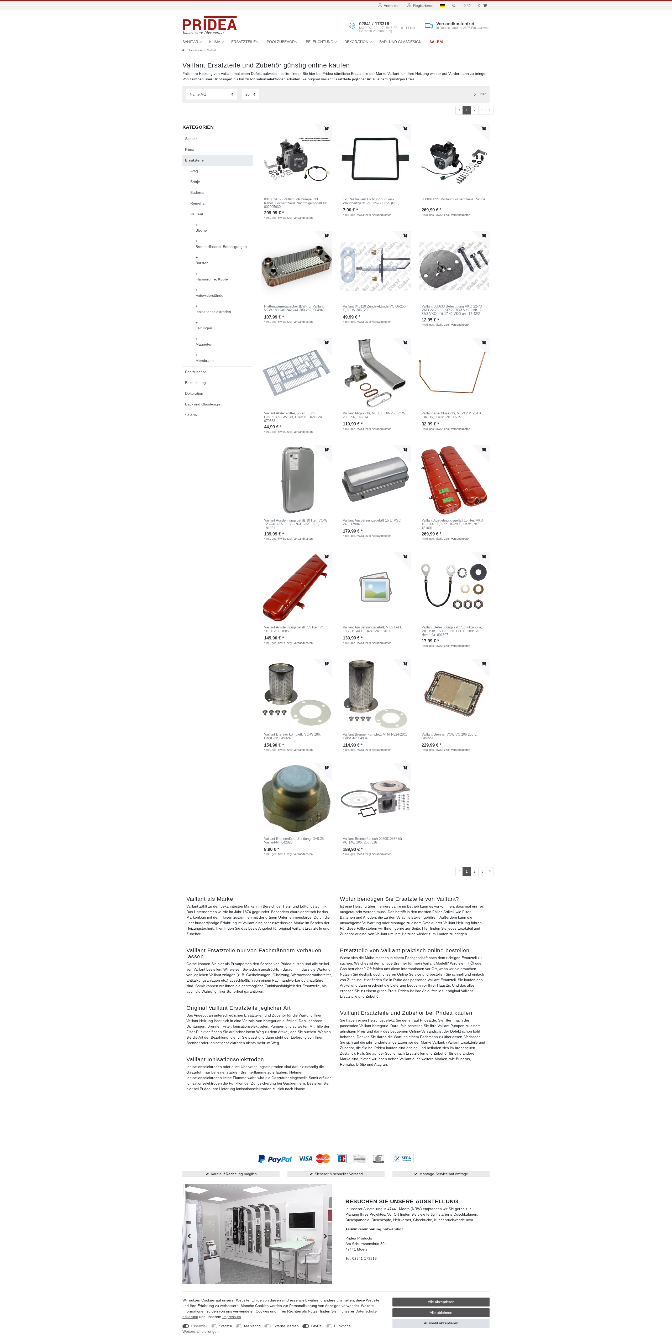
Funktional (342, 1326)
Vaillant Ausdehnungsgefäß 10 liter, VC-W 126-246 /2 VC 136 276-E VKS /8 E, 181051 (295, 524)
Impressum (231, 1317)
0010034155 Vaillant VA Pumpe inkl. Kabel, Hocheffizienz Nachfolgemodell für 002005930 (295, 203)
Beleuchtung (319, 42)
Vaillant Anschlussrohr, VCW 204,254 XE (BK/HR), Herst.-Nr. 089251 (453, 415)
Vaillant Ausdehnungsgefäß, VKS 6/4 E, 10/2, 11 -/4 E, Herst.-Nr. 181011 (373, 629)
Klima (214, 42)
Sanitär (190, 42)
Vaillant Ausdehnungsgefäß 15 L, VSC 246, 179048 (372, 522)
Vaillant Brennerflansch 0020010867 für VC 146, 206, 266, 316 (372, 840)
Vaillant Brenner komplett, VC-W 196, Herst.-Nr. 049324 (292, 736)
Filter (481, 94)
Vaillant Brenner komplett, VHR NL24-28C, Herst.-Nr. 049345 (375, 736)
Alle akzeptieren (441, 1302)
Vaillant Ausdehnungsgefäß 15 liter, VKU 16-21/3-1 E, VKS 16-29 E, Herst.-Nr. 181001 (452, 524)
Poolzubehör (281, 42)
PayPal (316, 1326)
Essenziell (199, 1326)
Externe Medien (285, 1326)
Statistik (225, 1326)
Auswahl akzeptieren (441, 1323)
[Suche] (454, 5)
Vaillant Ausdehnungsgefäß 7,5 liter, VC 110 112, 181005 (294, 629)
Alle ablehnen (441, 1312)
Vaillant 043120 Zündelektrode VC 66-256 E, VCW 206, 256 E (374, 308)
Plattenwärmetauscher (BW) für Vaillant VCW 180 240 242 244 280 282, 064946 (294, 308)
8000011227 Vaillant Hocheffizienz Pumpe (453, 199)
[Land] (442, 5)
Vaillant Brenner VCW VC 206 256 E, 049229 (450, 736)
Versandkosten (303, 217)
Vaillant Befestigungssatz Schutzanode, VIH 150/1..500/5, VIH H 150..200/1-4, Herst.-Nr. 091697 (452, 631)
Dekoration (356, 42)
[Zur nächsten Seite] (490, 110)
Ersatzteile (243, 42)
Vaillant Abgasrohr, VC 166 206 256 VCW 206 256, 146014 (374, 415)
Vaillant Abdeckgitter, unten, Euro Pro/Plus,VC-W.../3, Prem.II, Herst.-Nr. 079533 (293, 417)
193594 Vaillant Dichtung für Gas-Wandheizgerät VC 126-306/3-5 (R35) (371, 201)
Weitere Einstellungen (200, 1331)
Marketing (252, 1326)
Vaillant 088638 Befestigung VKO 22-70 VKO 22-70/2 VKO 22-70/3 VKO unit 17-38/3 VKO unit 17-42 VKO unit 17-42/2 (452, 310)
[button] (189, 1236)
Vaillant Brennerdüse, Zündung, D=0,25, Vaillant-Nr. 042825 (294, 840)
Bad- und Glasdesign (400, 42)
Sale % (436, 42)
